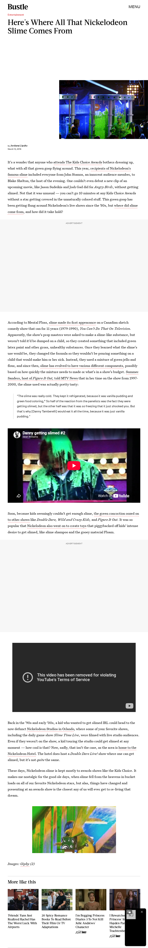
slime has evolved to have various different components (81, 365)
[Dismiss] (142, 912)
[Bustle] (18, 6)
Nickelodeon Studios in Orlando (50, 729)
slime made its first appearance (72, 322)
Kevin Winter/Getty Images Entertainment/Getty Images (146, 109)
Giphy (24, 864)
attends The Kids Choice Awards (77, 162)
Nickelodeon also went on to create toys (57, 525)
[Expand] (129, 912)
